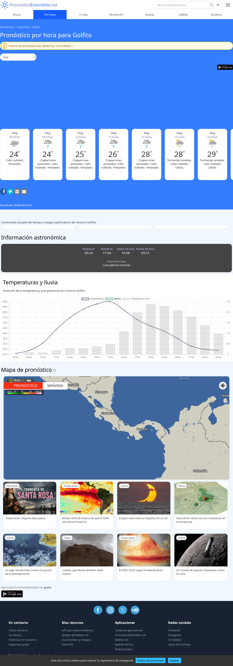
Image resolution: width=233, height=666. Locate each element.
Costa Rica (23, 27)
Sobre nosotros (18, 630)
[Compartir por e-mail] (24, 191)
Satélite (183, 14)
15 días (83, 14)
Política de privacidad (150, 660)
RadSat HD (121, 639)
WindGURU (116, 14)
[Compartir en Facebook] (3, 191)
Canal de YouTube (179, 644)
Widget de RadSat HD (75, 635)
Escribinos (15, 635)
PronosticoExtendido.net (130, 635)
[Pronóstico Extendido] (29, 5)
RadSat (149, 14)
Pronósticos (7, 27)
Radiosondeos (124, 649)
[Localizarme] (218, 5)
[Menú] (228, 5)
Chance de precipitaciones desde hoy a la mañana (41, 46)
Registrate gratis (19, 644)
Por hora (49, 14)
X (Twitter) (174, 639)
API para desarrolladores (77, 630)
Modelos (216, 14)
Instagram (174, 635)
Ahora (16, 14)
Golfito (36, 27)
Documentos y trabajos (76, 639)
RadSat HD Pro (124, 644)
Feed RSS (67, 644)
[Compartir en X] (10, 191)
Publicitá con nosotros (23, 639)
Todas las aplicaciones (129, 630)
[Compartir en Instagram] (17, 191)
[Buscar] (212, 5)
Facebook (174, 630)
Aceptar (174, 660)
